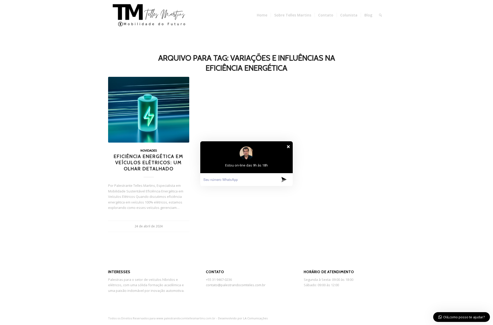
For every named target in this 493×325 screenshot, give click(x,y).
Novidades (148, 150)
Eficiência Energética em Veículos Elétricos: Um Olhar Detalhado (148, 162)
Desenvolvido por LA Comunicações (243, 318)
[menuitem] (262, 15)
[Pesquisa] (380, 15)
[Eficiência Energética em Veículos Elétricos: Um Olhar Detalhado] (148, 110)
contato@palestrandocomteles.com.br (236, 285)
